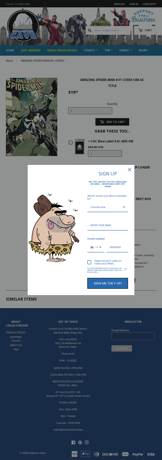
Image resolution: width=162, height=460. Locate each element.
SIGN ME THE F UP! (108, 283)
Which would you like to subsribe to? (106, 197)
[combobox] (107, 207)
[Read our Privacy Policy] (125, 269)
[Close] (129, 169)
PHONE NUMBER (96, 239)
